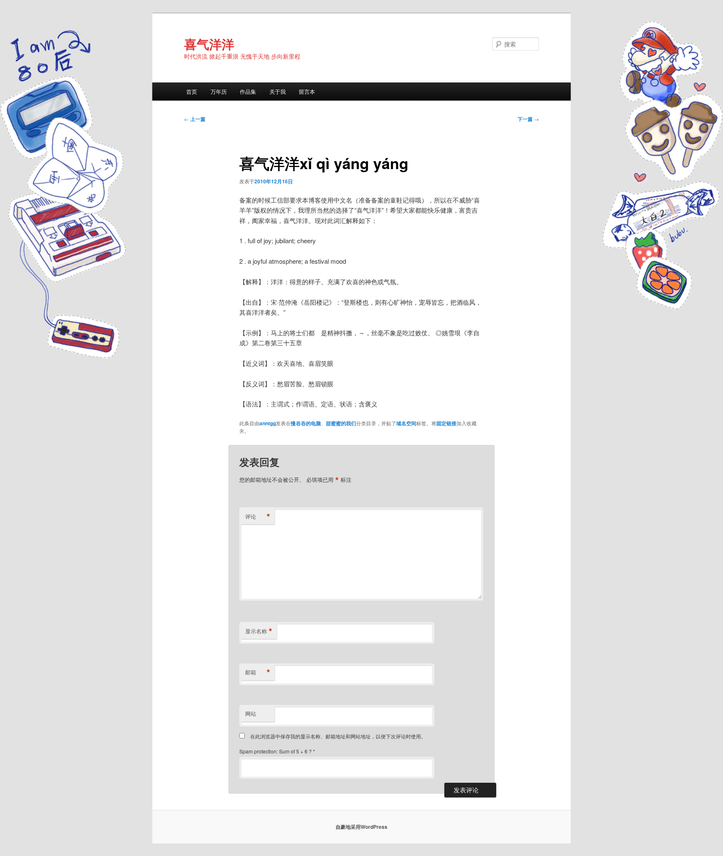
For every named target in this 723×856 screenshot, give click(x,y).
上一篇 (194, 119)
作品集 (248, 91)
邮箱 (257, 672)
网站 (250, 713)
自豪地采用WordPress (361, 826)
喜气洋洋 (209, 44)
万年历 (218, 91)
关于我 (277, 91)
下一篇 (528, 119)
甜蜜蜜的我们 (341, 423)
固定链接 (446, 423)
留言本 (307, 91)
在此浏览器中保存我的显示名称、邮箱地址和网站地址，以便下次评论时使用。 (338, 736)
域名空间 (406, 423)
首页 (191, 91)
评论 (257, 516)
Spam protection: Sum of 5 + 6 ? (275, 751)
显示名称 (258, 631)
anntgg (267, 423)
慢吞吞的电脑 (306, 423)
